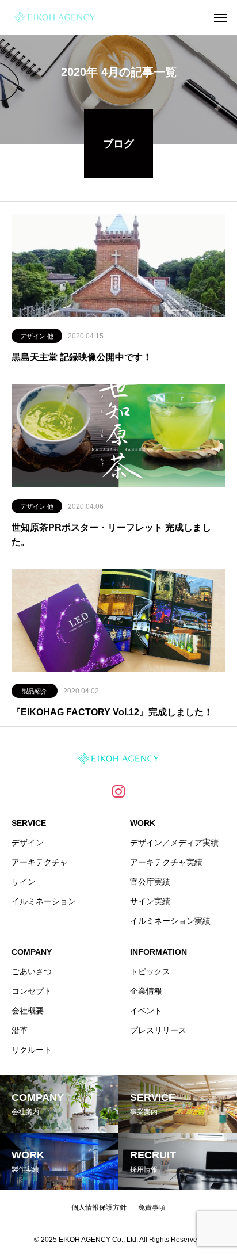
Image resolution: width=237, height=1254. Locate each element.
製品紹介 (34, 691)
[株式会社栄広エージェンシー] (54, 17)
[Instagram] (118, 790)
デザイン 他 (36, 336)
